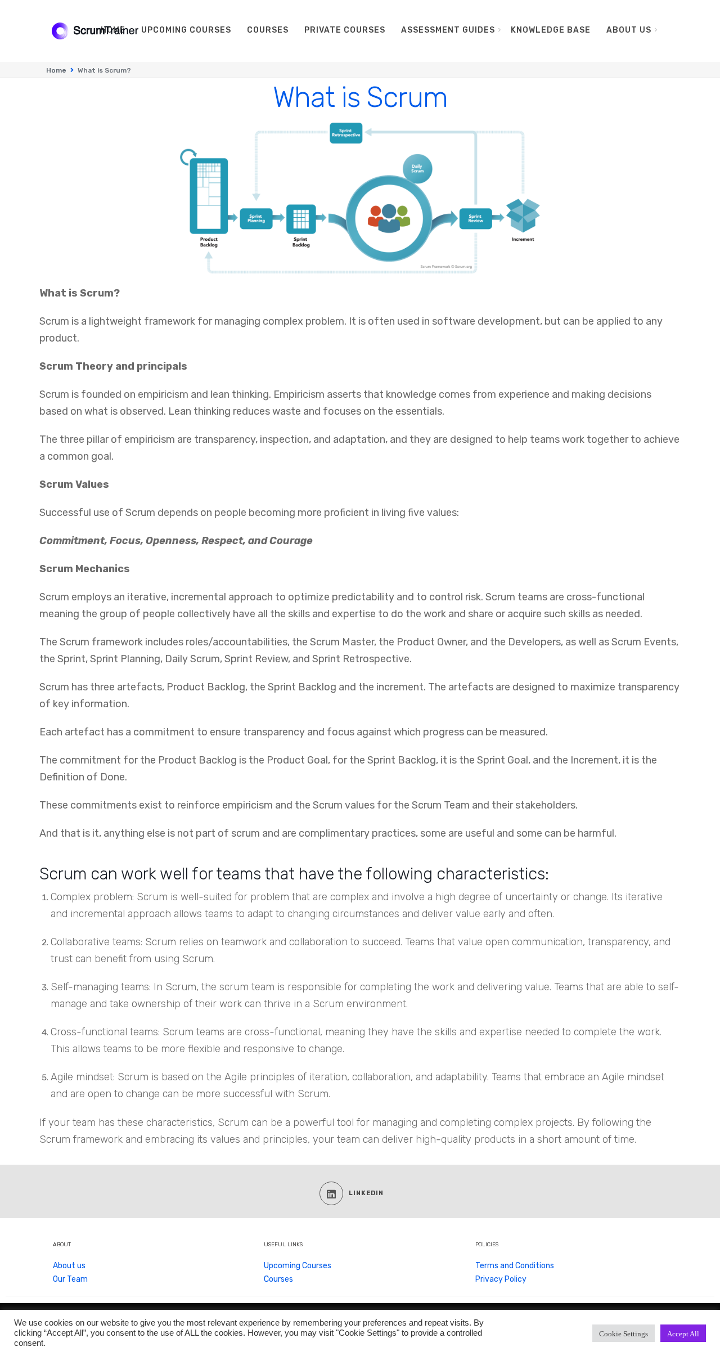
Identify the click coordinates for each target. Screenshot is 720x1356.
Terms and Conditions (514, 1265)
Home (56, 70)
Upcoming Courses (297, 1265)
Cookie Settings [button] (623, 1333)
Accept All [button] (683, 1333)
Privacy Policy (500, 1279)
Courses (278, 1279)
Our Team (70, 1279)
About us (69, 1265)
